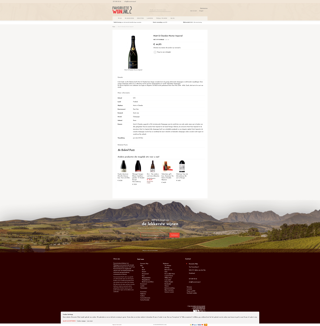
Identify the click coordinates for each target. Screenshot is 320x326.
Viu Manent (168, 265)
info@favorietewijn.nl (194, 282)
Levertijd (189, 289)
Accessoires (143, 291)
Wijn (141, 265)
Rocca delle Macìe (170, 273)
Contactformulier (144, 300)
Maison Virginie (169, 282)
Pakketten (143, 294)
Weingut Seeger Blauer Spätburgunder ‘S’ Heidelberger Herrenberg (138, 177)
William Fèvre (168, 277)
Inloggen (201, 10)
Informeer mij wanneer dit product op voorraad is (167, 47)
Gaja (166, 271)
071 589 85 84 (193, 279)
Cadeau (142, 296)
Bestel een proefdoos (148, 282)
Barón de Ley (168, 269)
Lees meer (90, 321)
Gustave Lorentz (169, 292)
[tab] (161, 77)
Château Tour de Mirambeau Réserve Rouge (182, 176)
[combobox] (160, 10)
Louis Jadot (168, 280)
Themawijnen (143, 288)
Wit (143, 267)
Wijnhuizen (166, 263)
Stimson (167, 286)
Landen (142, 286)
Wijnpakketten (146, 280)
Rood (143, 269)
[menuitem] (172, 18)
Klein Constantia (169, 290)
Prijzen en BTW (191, 291)
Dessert (144, 271)
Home (113, 26)
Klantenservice (204, 8)
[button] (162, 52)
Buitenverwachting (169, 288)
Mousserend (145, 273)
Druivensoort (143, 284)
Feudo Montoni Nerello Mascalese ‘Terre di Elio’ (124, 176)
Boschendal (168, 284)
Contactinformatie (145, 298)
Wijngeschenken (146, 277)
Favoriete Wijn (144, 263)
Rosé (143, 275)
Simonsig (167, 267)
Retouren (189, 287)
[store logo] (122, 10)
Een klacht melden (192, 293)
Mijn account (193, 10)
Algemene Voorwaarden (117, 324)
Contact (188, 259)
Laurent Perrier (169, 275)
